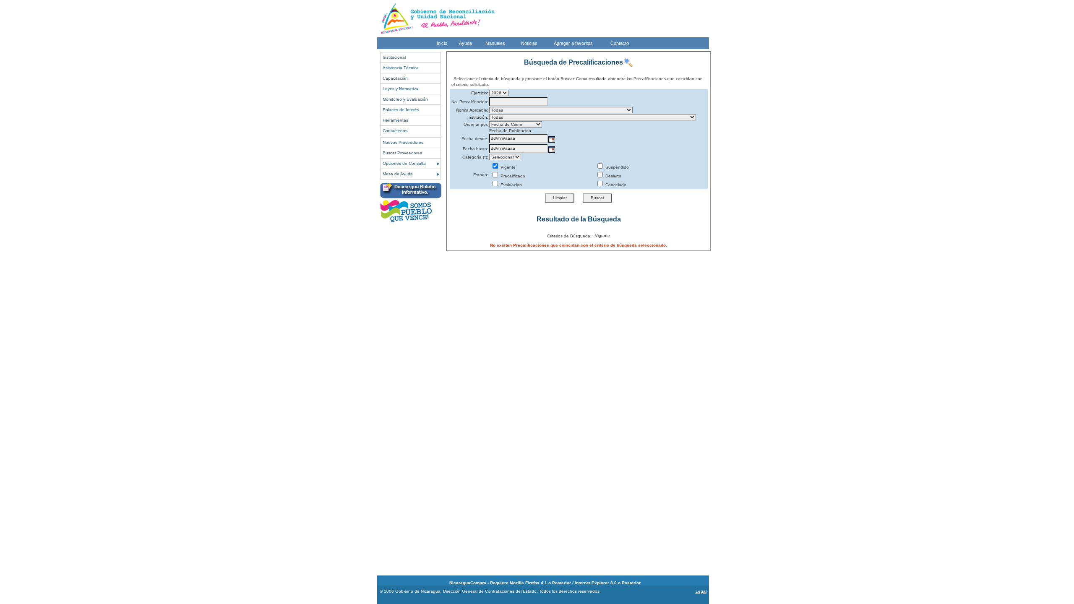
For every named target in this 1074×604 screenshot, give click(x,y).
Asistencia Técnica (401, 67)
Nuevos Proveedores (403, 142)
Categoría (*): (475, 157)
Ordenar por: (476, 124)
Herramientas (395, 120)
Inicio (442, 43)
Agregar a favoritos (573, 43)
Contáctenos (395, 130)
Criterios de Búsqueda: (569, 236)
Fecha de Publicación (510, 130)
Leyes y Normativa (400, 88)
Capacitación (395, 78)
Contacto (619, 43)
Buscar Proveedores (402, 153)
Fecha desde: (474, 138)
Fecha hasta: (475, 148)
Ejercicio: (479, 93)
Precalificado (512, 176)
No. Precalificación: (469, 101)
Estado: (480, 174)
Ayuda (465, 43)
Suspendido (616, 167)
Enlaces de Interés (401, 109)
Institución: (477, 117)
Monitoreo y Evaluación (405, 99)
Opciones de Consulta (404, 163)
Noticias (529, 43)
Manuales (495, 43)
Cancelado (615, 184)
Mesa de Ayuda (398, 174)
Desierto (612, 176)
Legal (701, 591)
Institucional (394, 57)
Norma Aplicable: (472, 110)
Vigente (507, 167)
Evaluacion (510, 184)
